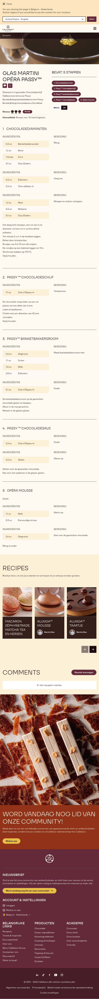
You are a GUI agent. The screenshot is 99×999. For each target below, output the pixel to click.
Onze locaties (73, 936)
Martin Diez (49, 632)
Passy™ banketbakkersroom (67, 94)
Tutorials (71, 945)
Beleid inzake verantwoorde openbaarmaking (70, 987)
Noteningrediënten (44, 936)
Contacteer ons (10, 952)
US (64, 108)
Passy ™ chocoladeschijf (66, 88)
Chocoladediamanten (64, 83)
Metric (56, 108)
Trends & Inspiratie (12, 935)
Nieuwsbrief (9, 956)
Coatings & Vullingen (45, 940)
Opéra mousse (88, 100)
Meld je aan (11, 841)
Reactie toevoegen (84, 672)
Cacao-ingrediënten (45, 932)
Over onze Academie (77, 940)
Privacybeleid (38, 987)
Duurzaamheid (10, 939)
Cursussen (72, 928)
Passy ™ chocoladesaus (65, 100)
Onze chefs (72, 932)
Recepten (7, 35)
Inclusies (39, 945)
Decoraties (40, 949)
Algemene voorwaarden (18, 987)
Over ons (7, 944)
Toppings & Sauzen (44, 953)
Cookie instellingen (49, 992)
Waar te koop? (10, 960)
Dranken (39, 961)
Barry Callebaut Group (14, 948)
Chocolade (40, 928)
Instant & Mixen (42, 957)
